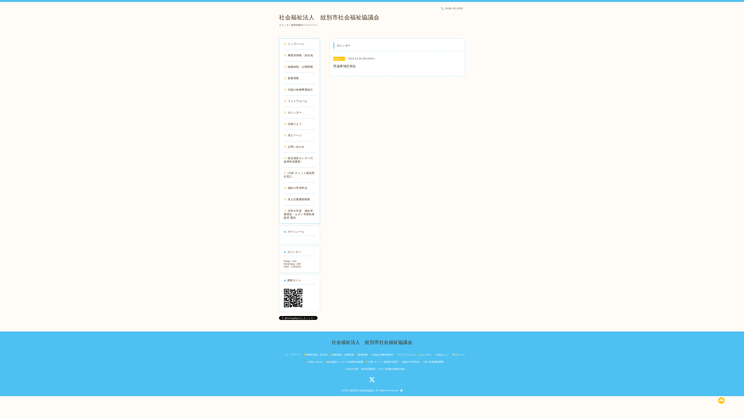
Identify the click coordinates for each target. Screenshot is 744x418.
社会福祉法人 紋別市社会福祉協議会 (329, 17)
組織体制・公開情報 (300, 66)
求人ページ (295, 135)
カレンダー (295, 112)
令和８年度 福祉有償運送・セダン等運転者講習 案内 (299, 214)
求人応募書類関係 (299, 199)
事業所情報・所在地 (300, 55)
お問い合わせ (296, 146)
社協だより (295, 123)
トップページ (296, 43)
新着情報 (293, 78)
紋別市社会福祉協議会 (362, 390)
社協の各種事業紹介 (300, 89)
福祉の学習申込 (297, 187)
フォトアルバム (297, 101)
